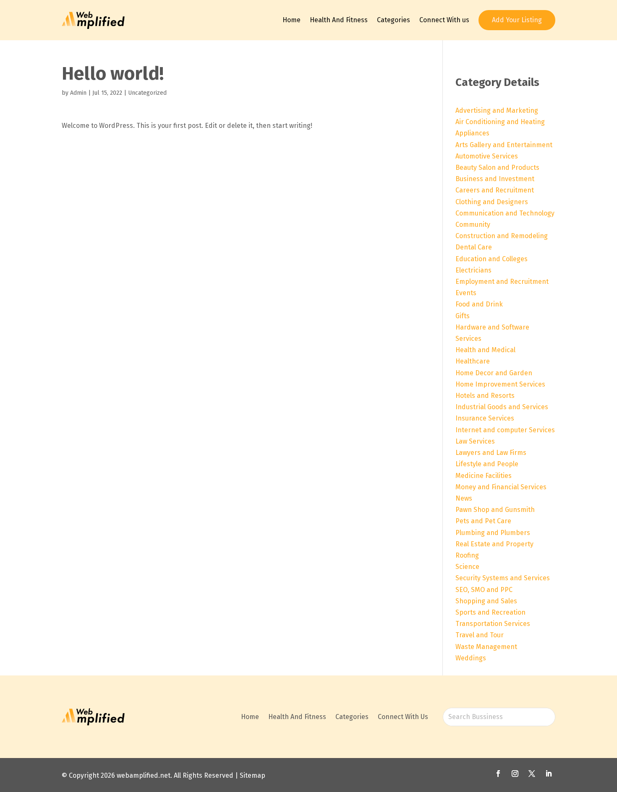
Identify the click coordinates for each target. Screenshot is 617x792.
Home (291, 20)
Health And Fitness (339, 20)
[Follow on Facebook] (498, 773)
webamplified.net (143, 775)
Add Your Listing (517, 20)
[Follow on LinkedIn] (548, 773)
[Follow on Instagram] (515, 773)
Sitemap (252, 775)
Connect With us (444, 20)
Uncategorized (147, 92)
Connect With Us (403, 717)
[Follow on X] (532, 773)
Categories (393, 20)
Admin (78, 92)
